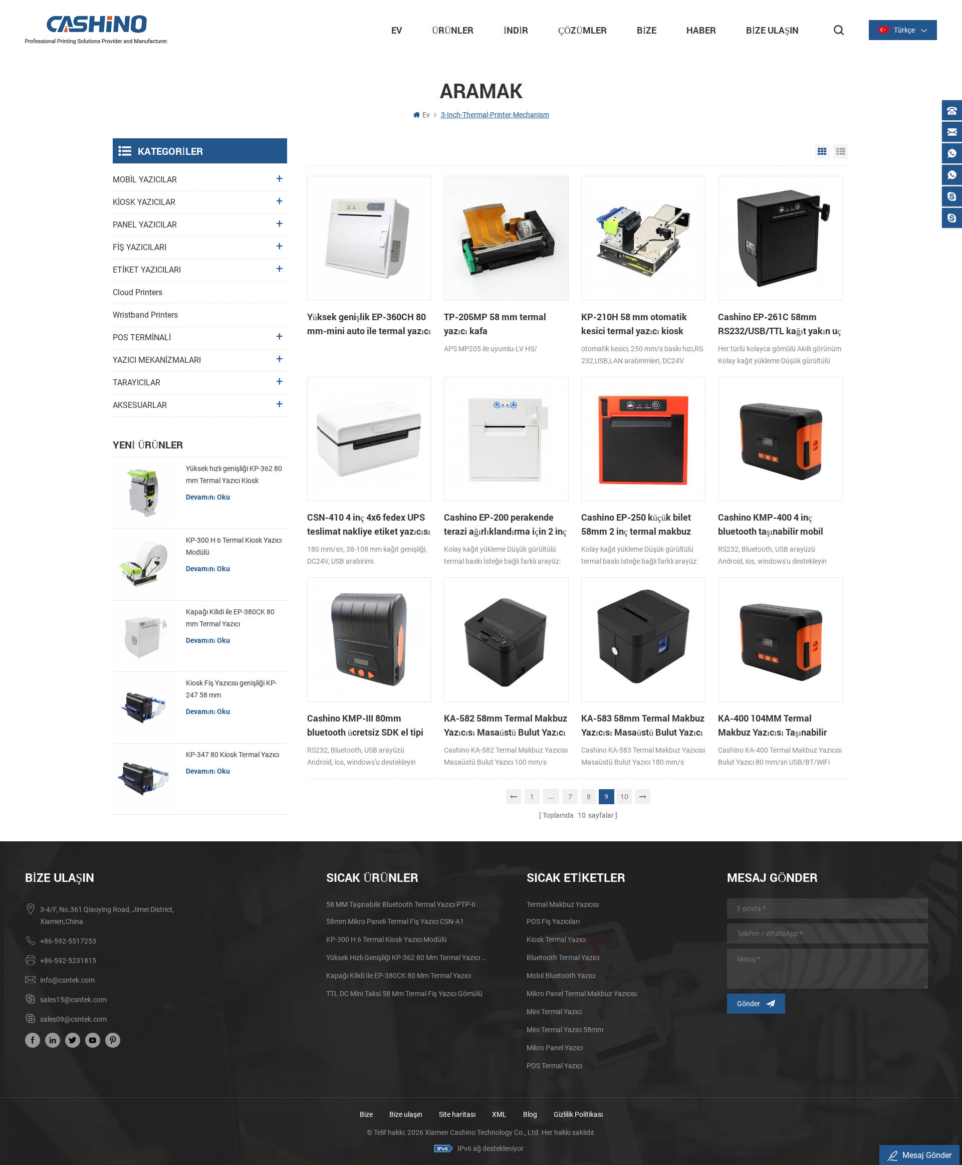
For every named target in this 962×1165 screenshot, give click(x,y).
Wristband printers (145, 315)
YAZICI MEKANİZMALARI (157, 360)
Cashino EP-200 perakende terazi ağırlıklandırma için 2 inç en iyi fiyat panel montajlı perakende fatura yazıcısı (505, 524)
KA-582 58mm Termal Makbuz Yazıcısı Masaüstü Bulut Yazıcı (505, 725)
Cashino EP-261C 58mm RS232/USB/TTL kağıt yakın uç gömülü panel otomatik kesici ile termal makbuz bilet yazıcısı (779, 324)
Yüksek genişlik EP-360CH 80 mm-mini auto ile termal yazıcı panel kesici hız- (369, 324)
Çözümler (582, 30)
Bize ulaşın (406, 1114)
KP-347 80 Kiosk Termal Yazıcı (232, 755)
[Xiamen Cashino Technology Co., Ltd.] (96, 29)
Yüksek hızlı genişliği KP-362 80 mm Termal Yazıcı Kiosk (234, 474)
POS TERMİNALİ (142, 337)
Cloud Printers (137, 292)
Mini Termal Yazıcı (554, 1012)
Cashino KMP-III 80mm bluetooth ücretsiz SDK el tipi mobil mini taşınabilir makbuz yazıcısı (366, 725)
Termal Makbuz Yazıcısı (563, 904)
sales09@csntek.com (73, 1019)
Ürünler (452, 30)
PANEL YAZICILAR (145, 224)
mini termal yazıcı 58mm (565, 1030)
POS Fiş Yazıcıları (553, 921)
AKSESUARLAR (140, 405)
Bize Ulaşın (772, 30)
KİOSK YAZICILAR (144, 202)
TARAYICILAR (136, 382)
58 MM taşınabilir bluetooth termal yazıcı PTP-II (400, 904)
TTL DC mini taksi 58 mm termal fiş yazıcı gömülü (404, 994)
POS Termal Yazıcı (554, 1066)
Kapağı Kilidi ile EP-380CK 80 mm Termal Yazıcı (230, 618)
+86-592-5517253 (68, 941)
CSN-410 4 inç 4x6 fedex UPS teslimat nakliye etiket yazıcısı (368, 524)
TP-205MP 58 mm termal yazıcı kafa (495, 324)
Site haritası (457, 1114)
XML (499, 1114)
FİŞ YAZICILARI (139, 247)
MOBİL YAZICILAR (145, 179)
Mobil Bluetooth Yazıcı (561, 976)
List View (840, 151)
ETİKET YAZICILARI (147, 270)
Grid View (822, 151)
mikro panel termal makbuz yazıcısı (582, 994)
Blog (530, 1114)
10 (624, 797)
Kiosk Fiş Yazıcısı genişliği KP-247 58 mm (231, 689)
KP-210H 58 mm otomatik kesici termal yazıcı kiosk (634, 324)
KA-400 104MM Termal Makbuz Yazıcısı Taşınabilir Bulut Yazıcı (772, 725)
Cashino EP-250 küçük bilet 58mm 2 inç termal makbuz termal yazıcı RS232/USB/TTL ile (641, 524)
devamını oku (208, 497)
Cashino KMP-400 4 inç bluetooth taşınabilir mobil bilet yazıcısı (770, 524)
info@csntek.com (67, 980)
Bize (646, 30)
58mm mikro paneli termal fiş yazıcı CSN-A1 (395, 921)
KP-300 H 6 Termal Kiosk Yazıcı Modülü (234, 546)
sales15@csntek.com (73, 1000)
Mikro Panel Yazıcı (555, 1048)
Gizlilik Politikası (578, 1114)
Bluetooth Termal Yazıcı (563, 958)
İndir (516, 30)
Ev (396, 30)
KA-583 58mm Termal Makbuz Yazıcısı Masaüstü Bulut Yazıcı (642, 725)
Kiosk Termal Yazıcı (556, 940)
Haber (701, 30)
